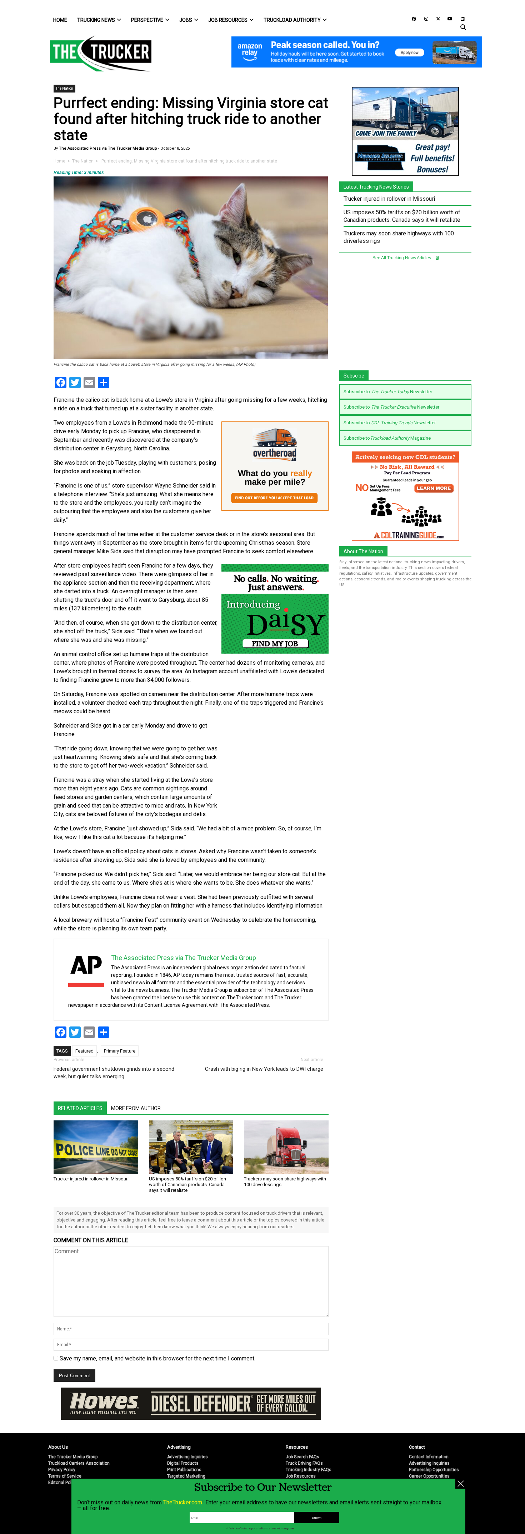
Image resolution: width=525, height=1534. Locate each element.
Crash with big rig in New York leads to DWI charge (264, 1069)
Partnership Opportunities (434, 1469)
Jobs (185, 20)
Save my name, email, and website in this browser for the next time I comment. (157, 1358)
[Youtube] (448, 18)
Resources (297, 1447)
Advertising (179, 1447)
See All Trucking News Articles (402, 257)
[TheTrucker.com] (97, 53)
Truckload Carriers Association (79, 1463)
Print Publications (184, 1469)
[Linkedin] (459, 18)
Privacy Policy (61, 1469)
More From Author (136, 1108)
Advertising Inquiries (187, 1456)
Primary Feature (119, 1051)
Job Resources (228, 20)
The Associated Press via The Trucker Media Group (107, 148)
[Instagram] (424, 18)
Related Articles (80, 1108)
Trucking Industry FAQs (308, 1469)
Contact (417, 1447)
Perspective (147, 20)
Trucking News (96, 20)
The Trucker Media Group (73, 1456)
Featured (84, 1051)
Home (60, 20)
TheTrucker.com (182, 1502)
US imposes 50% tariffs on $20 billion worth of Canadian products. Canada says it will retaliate (187, 1184)
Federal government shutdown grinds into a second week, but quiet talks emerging (114, 1073)
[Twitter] (436, 18)
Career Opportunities (429, 1476)
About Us (58, 1447)
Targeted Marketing (186, 1476)
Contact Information (429, 1456)
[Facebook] (411, 18)
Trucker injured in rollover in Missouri (91, 1178)
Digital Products (183, 1463)
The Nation (64, 88)
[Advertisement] (275, 769)
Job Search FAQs (302, 1456)
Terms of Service (64, 1476)
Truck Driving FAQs (304, 1463)
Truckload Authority (292, 20)
